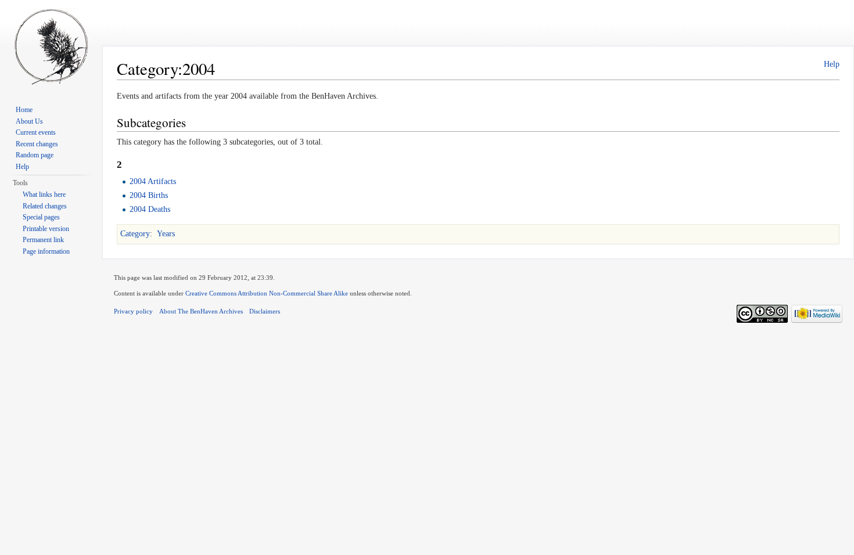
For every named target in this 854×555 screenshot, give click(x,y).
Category (135, 233)
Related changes (45, 206)
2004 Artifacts (153, 181)
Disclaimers (264, 311)
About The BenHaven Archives (201, 311)
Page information (46, 251)
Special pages (41, 217)
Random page (34, 155)
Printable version (46, 229)
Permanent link (43, 240)
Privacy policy (133, 311)
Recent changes (37, 144)
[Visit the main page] (51, 46)
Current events (36, 132)
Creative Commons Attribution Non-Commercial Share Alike (266, 293)
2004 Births (149, 195)
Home (24, 110)
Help (831, 64)
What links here (44, 194)
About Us (29, 121)
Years (166, 233)
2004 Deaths (150, 209)
